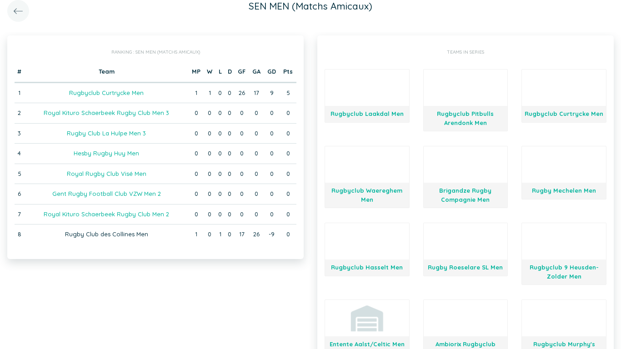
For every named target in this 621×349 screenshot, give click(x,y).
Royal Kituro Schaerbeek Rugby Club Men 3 (106, 112)
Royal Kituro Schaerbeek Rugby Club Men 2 (106, 214)
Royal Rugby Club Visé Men (106, 173)
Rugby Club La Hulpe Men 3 (106, 133)
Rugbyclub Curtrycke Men (106, 92)
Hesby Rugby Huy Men (106, 153)
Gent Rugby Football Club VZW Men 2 (106, 193)
